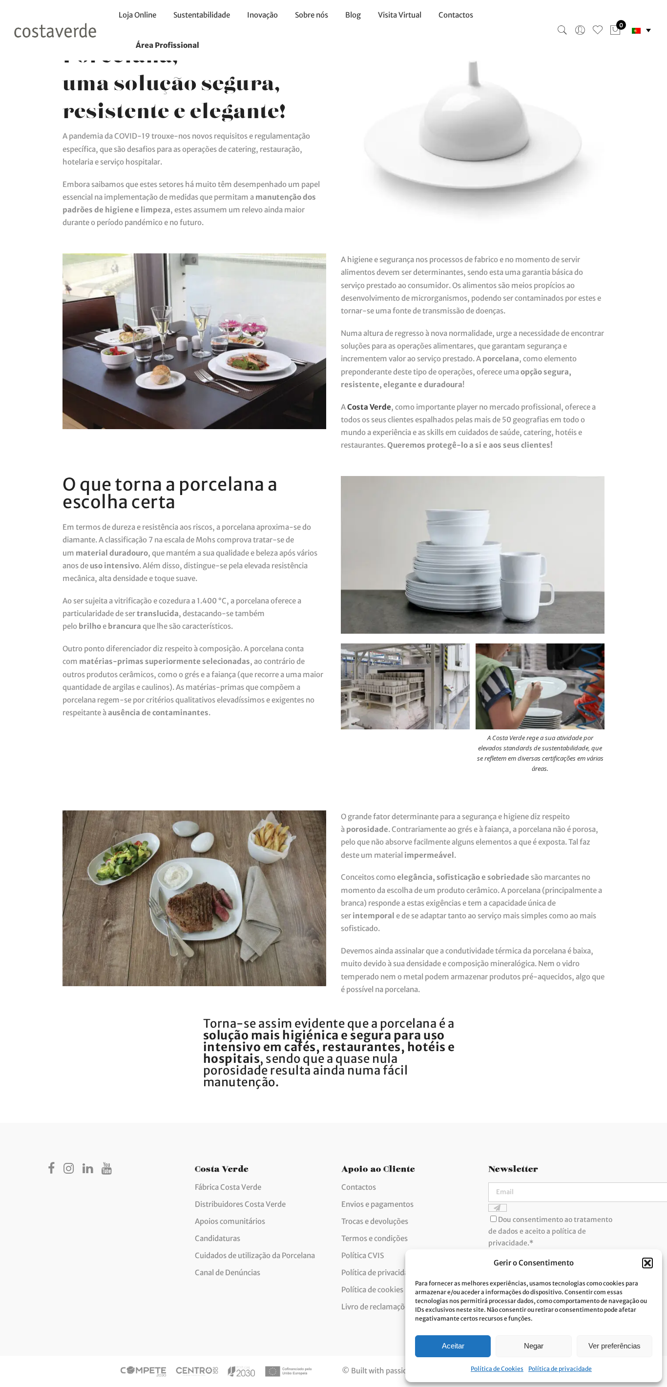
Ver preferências (614, 1346)
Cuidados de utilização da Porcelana (255, 1255)
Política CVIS (362, 1255)
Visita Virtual (399, 15)
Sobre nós (311, 15)
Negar (533, 1346)
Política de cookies (372, 1289)
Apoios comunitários (230, 1221)
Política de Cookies (497, 1368)
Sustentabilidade (201, 15)
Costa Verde (369, 407)
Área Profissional (167, 45)
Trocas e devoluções (374, 1221)
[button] (647, 1263)
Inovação (262, 15)
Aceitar (453, 1346)
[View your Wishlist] (597, 30)
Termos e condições (374, 1238)
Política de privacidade (560, 1368)
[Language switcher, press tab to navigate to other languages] (641, 30)
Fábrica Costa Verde (228, 1187)
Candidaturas (217, 1238)
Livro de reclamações (376, 1306)
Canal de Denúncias (227, 1272)
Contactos (455, 15)
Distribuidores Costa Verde (240, 1204)
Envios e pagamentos (377, 1204)
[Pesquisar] (562, 30)
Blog (353, 15)
